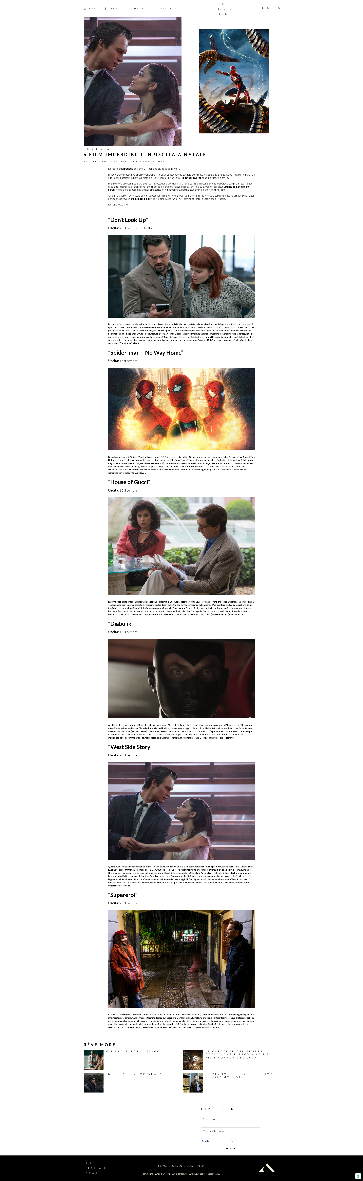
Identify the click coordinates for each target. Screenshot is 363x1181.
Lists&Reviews (98, 148)
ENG (207, 1140)
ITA (235, 1140)
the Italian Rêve (163, 1174)
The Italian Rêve (226, 8)
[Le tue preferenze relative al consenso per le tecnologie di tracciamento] (358, 1176)
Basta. (217, 1174)
